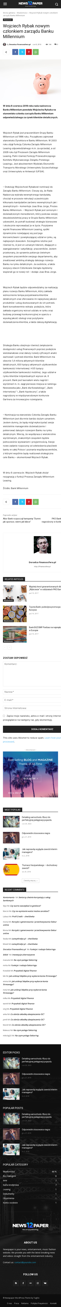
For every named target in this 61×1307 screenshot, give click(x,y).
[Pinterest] (29, 52)
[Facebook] (15, 52)
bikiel (5, 954)
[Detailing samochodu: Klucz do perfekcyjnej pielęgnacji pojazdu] (11, 821)
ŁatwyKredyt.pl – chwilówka (25, 938)
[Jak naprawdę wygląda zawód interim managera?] (11, 853)
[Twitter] (22, 52)
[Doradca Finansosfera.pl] (5, 44)
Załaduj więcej (30, 880)
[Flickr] (30, 1283)
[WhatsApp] (36, 52)
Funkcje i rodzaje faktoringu (43, 949)
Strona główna (9, 13)
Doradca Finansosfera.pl (20, 44)
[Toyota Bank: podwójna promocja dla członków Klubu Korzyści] (15, 614)
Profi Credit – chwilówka (23, 916)
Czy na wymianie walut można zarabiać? (30, 911)
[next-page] (9, 648)
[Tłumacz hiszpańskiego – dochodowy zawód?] (11, 869)
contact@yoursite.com (25, 1262)
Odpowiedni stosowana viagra (36, 833)
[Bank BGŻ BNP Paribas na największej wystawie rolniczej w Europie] (15, 634)
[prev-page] (5, 648)
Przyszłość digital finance (25, 970)
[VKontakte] (45, 1283)
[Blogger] (16, 1283)
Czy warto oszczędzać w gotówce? (25, 905)
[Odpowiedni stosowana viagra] (11, 837)
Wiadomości (22, 13)
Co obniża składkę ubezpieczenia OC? (27, 1014)
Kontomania (8, 897)
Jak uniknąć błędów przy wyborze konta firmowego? (33, 976)
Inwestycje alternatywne (23, 954)
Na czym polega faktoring (25, 960)
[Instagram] (38, 1283)
